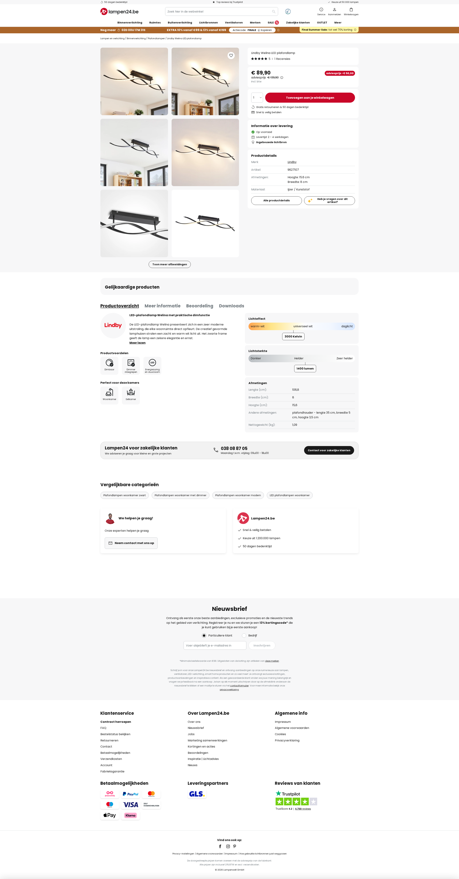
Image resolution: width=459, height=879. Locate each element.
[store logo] (119, 11)
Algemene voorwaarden (292, 728)
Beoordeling (199, 306)
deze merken (272, 660)
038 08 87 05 (234, 448)
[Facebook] (222, 846)
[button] (134, 152)
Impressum (283, 722)
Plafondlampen (156, 38)
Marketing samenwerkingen (207, 740)
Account (106, 765)
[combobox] (221, 11)
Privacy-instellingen (183, 853)
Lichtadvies (211, 759)
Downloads (231, 306)
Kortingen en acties (201, 746)
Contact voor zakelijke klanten (329, 450)
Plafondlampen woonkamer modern (238, 495)
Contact (106, 746)
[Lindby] (113, 325)
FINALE (252, 30)
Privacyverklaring (287, 740)
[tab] (119, 306)
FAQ (103, 728)
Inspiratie (194, 759)
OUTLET (322, 22)
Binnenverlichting (136, 38)
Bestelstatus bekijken (115, 734)
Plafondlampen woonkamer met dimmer (180, 495)
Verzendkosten (111, 759)
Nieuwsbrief (196, 728)
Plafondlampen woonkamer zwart (124, 495)
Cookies (280, 734)
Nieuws (192, 765)
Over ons (194, 722)
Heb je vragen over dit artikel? (332, 200)
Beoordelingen (198, 753)
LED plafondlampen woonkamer (290, 495)
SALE (271, 22)
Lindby (292, 162)
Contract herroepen (115, 722)
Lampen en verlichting (112, 38)
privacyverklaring (229, 689)
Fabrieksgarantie (112, 771)
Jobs (191, 734)
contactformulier (239, 685)
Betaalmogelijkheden (115, 753)
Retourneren (109, 740)
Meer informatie (163, 306)
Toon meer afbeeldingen (169, 264)
